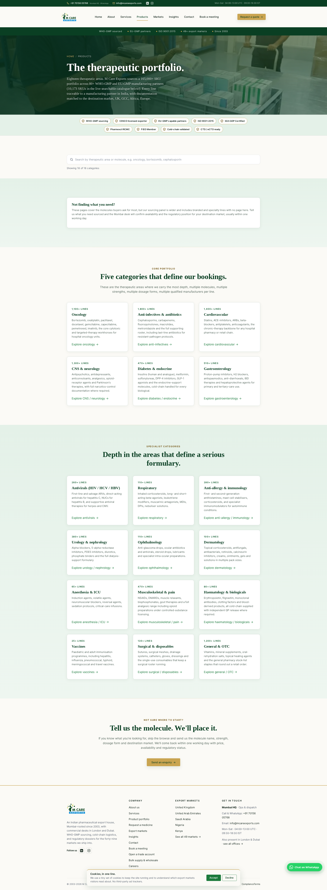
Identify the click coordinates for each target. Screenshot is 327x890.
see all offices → (233, 843)
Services (125, 16)
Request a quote (251, 16)
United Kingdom (185, 807)
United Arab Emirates (188, 813)
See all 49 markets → (188, 836)
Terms (257, 884)
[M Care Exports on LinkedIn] (147, 3)
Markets (158, 16)
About (111, 16)
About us (134, 807)
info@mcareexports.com (244, 823)
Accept (213, 877)
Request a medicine (141, 825)
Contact (189, 16)
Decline (229, 877)
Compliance (248, 884)
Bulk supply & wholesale (143, 860)
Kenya (179, 831)
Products (142, 16)
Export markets (138, 831)
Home (98, 16)
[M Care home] (68, 16)
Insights (174, 16)
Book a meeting (209, 16)
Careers (133, 866)
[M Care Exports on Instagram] (152, 3)
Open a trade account (141, 854)
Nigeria (179, 825)
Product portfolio (139, 819)
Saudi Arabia (182, 819)
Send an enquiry (163, 762)
